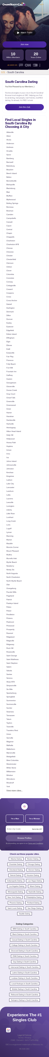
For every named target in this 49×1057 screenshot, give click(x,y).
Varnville (9, 738)
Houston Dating (33, 875)
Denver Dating (34, 870)
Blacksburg (10, 188)
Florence (9, 360)
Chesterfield (11, 259)
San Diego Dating (34, 908)
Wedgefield (10, 757)
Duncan (9, 319)
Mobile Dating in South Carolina (24, 989)
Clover (9, 271)
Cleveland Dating (16, 870)
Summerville (11, 704)
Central (9, 229)
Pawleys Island (12, 603)
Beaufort (9, 170)
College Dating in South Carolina (24, 945)
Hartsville (10, 424)
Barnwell (9, 162)
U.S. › (4, 72)
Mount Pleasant (12, 551)
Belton (8, 177)
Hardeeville (10, 420)
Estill (8, 349)
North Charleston (13, 577)
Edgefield (10, 330)
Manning (9, 536)
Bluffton (9, 196)
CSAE (13, 1040)
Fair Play (9, 357)
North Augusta (12, 573)
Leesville (9, 502)
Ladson (9, 480)
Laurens (9, 499)
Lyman (9, 532)
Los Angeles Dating (16, 886)
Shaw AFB (10, 682)
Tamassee (10, 715)
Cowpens (10, 293)
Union (8, 734)
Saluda (9, 671)
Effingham (10, 338)
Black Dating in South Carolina (24, 934)
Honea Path (11, 443)
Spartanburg (11, 693)
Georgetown (11, 383)
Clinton (9, 267)
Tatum (8, 719)
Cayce (8, 226)
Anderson (10, 143)
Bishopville (10, 185)
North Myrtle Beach (14, 581)
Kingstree (10, 476)
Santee (9, 674)
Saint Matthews (12, 659)
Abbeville (10, 132)
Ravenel (9, 633)
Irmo (8, 454)
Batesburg (10, 166)
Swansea (10, 712)
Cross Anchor (11, 300)
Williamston (10, 771)
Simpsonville (11, 686)
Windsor (9, 775)
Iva (7, 457)
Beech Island (11, 173)
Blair (8, 192)
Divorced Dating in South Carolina (24, 951)
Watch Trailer (26, 33)
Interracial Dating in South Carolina (24, 967)
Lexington (10, 506)
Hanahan (10, 416)
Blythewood (11, 200)
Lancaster (10, 487)
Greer (8, 409)
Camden (9, 214)
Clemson (9, 263)
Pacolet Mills (11, 592)
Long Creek (11, 521)
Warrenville (10, 753)
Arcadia (9, 151)
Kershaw (9, 472)
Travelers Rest (12, 730)
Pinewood (10, 626)
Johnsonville (11, 465)
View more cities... (14, 791)
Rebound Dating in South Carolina (24, 995)
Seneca (9, 678)
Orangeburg (11, 588)
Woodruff (10, 783)
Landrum (10, 491)
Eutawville (10, 353)
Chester (9, 256)
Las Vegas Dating (35, 881)
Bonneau (10, 207)
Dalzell (9, 304)
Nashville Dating (35, 892)
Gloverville (10, 386)
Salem (8, 667)
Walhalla (9, 745)
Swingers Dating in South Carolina (24, 1000)
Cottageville (11, 285)
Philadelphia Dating (34, 897)
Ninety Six (10, 570)
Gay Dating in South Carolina (24, 962)
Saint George (11, 656)
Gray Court (10, 394)
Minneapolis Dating (15, 892)
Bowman (9, 211)
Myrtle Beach (11, 562)
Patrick (9, 600)
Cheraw (9, 248)
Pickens (9, 618)
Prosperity (10, 629)
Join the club (24, 107)
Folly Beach (11, 364)
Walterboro (10, 749)
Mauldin (9, 543)
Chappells (10, 237)
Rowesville (10, 652)
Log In (41, 4)
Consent (20, 1040)
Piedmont (10, 622)
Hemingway (11, 428)
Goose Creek (11, 390)
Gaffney (9, 375)
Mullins (9, 555)
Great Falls (10, 398)
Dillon (8, 315)
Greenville (10, 401)
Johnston (10, 469)
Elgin (8, 342)
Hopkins (9, 446)
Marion (9, 540)
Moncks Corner (12, 547)
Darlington (10, 308)
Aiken (8, 136)
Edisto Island (11, 334)
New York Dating (14, 897)
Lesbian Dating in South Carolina (24, 978)
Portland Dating (33, 903)
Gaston (9, 379)
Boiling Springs (12, 203)
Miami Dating (35, 886)
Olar (8, 585)
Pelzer (8, 611)
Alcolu (8, 140)
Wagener (10, 742)
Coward (9, 289)
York (8, 786)
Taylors (9, 723)
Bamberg (10, 158)
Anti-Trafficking (31, 1040)
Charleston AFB (12, 244)
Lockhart (9, 517)
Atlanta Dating (16, 859)
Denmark (10, 312)
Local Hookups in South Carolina (25, 984)
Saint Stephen (12, 663)
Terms (20, 1038)
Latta (8, 495)
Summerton (11, 700)
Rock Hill (9, 648)
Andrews (9, 147)
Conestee (10, 278)
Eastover (9, 327)
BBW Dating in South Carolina (24, 929)
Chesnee (10, 252)
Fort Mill (9, 368)
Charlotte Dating (15, 864)
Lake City (10, 484)
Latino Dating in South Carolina (24, 973)
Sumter (9, 708)
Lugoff (8, 528)
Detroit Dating (15, 875)
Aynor (8, 155)
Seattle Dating (24, 914)
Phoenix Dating (16, 903)
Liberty (9, 510)
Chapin (9, 233)
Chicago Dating (34, 864)
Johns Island (11, 461)
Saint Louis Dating (15, 908)
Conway (9, 282)
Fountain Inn (11, 371)
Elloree (9, 345)
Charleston (10, 241)
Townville (10, 727)
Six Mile (9, 689)
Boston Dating (32, 859)
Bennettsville (11, 181)
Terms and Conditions (35, 843)
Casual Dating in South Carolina (24, 940)
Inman (8, 450)
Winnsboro (10, 779)
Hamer (9, 413)
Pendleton (10, 614)
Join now (24, 44)
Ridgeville (10, 641)
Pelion (8, 607)
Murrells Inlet (11, 558)
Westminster (11, 764)
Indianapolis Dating (14, 881)
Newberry (10, 566)
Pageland (10, 596)
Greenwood (11, 405)
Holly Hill (9, 435)
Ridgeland (10, 637)
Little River (10, 514)
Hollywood (10, 439)
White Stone (11, 768)
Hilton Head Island (13, 431)
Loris (8, 525)
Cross (8, 297)
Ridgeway (10, 644)
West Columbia (12, 760)
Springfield (10, 697)
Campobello (11, 218)
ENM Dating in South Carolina (24, 956)
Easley (9, 323)
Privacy (28, 1038)
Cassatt (9, 222)
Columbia (10, 274)
